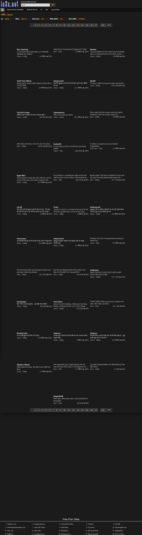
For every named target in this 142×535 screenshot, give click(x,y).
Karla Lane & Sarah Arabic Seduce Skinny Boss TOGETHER (34, 84)
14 (82, 25)
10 (64, 25)
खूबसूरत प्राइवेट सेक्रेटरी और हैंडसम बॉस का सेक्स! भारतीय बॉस (68, 242)
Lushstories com (39, 534)
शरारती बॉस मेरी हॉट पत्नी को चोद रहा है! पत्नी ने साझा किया (34, 241)
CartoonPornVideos (67, 524)
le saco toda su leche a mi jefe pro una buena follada (69, 147)
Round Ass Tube (93, 534)
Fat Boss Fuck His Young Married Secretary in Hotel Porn (107, 239)
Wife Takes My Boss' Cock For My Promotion (33, 144)
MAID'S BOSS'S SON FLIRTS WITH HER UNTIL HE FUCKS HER (105, 273)
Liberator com (65, 534)
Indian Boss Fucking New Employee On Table (70, 49)
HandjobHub (119, 531)
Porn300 (117, 524)
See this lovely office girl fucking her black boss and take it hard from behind (34, 271)
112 (102, 25)
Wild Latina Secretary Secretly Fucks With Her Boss (33, 368)
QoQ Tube (37, 531)
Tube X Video (119, 534)
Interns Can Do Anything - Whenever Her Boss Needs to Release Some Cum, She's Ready (70, 305)
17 (96, 25)
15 (87, 25)
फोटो (46, 10)
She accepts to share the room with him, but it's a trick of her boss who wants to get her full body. (34, 179)
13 (78, 25)
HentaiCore (64, 531)
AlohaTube (64, 527)
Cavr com (10, 531)
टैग (41, 10)
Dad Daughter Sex (120, 527)
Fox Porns (91, 527)
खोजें (53, 5)
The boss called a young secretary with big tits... (107, 83)
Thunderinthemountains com (16, 527)
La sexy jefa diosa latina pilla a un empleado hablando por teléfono (32, 53)
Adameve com (11, 524)
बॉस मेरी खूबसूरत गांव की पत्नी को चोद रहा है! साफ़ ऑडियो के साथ (70, 84)
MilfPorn (10, 534)
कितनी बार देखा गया (32, 10)
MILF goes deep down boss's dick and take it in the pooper (70, 400)
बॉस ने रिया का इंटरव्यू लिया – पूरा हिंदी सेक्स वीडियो (32, 304)
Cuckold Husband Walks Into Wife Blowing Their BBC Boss (107, 366)
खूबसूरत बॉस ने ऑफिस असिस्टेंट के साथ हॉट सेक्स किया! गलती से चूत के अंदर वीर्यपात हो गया (107, 210)
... (99, 25)
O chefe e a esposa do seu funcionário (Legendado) (104, 145)
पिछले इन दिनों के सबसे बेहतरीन (15, 10)
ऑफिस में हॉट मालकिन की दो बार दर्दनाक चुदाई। (31, 115)
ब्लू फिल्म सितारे (55, 10)
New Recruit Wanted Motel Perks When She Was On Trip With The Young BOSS (69, 271)
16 (91, 25)
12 (73, 25)
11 (69, 25)
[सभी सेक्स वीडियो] (2, 10)
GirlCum (91, 524)
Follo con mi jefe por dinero (63, 115)
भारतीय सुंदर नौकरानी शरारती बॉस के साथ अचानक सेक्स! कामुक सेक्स (70, 336)
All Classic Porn (93, 531)
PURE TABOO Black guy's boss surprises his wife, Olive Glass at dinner (107, 303)
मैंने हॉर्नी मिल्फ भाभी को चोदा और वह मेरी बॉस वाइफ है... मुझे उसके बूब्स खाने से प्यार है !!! (107, 336)
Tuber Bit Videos (39, 527)
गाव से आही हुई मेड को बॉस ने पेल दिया (28, 335)
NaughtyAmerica (39, 524)
